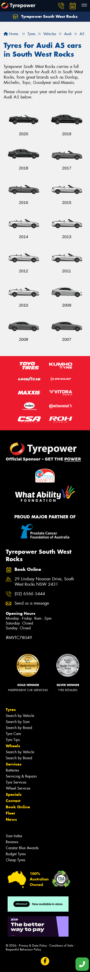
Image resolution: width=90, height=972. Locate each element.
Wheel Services (18, 788)
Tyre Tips (13, 739)
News (11, 819)
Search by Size (18, 721)
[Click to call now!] (61, 6)
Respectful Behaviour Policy (23, 949)
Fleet (10, 813)
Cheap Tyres (15, 860)
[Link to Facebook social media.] (45, 961)
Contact (13, 800)
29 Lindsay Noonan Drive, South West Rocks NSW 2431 (44, 581)
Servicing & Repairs (21, 776)
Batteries (12, 770)
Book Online (18, 806)
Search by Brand (19, 727)
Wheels (13, 745)
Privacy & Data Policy (33, 945)
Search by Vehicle (20, 715)
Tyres (11, 709)
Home (13, 33)
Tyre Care (13, 733)
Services (13, 764)
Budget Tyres (16, 854)
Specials (13, 794)
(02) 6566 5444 (30, 594)
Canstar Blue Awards (22, 848)
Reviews (12, 842)
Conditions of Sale (61, 945)
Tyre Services (16, 782)
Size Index (14, 836)
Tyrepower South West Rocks (49, 16)
